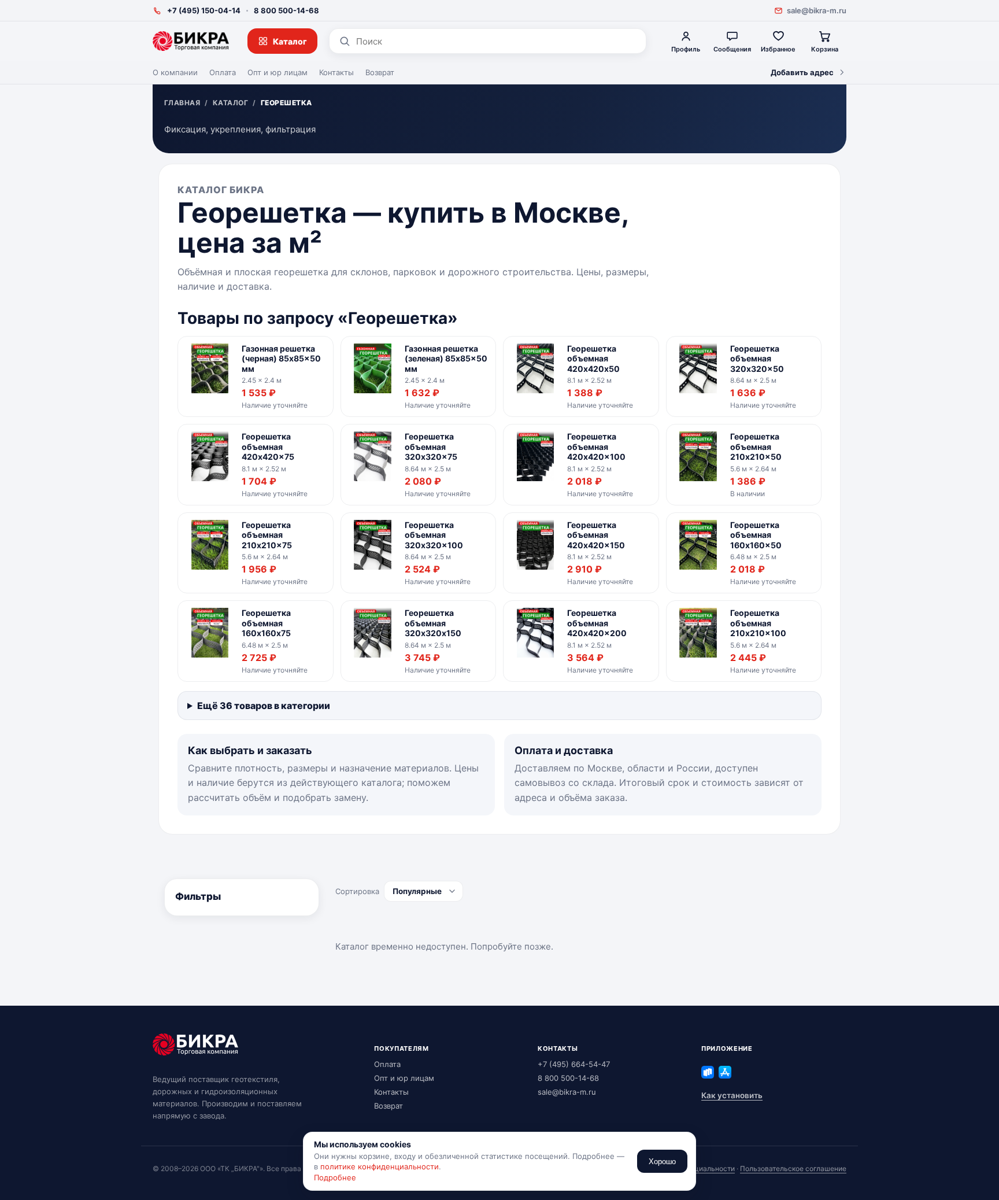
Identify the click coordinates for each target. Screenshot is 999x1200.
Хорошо (662, 1161)
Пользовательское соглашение (793, 1168)
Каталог (290, 41)
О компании (175, 72)
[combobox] (496, 41)
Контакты (336, 72)
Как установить (732, 1095)
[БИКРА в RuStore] (707, 1072)
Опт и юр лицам (277, 72)
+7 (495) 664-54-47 (574, 1064)
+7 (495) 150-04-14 (203, 10)
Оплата (222, 72)
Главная (182, 102)
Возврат (379, 72)
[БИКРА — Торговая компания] (191, 41)
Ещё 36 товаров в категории (263, 705)
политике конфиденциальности (379, 1166)
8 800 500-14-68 (286, 10)
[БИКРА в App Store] (725, 1072)
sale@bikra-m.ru (816, 10)
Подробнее (335, 1177)
